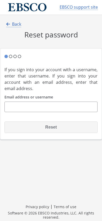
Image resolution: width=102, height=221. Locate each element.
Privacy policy (37, 206)
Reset (51, 127)
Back (16, 24)
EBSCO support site (79, 7)
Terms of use (65, 206)
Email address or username (28, 97)
